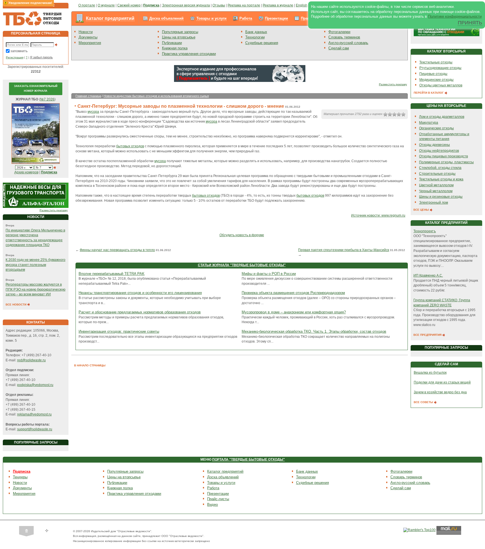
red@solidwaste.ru (31, 360)
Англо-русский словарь (348, 43)
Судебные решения (261, 43)
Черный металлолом (435, 191)
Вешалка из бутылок (430, 373)
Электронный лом (433, 203)
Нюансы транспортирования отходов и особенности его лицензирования (140, 293)
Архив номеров (26, 172)
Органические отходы (436, 128)
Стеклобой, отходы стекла (440, 168)
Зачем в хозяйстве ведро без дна (440, 392)
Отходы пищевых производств (443, 156)
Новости (86, 32)
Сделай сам (338, 48)
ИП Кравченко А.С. (428, 275)
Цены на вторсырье (178, 37)
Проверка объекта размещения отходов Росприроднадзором (293, 293)
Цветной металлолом (436, 185)
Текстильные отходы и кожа (441, 179)
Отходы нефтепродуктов (439, 151)
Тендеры (20, 477)
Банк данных (256, 32)
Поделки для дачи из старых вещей (442, 382)
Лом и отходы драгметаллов (441, 117)
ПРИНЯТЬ (470, 23)
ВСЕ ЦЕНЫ (421, 209)
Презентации (276, 18)
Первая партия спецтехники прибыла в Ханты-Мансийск (343, 250)
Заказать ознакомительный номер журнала (35, 89)
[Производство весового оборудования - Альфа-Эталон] (35, 195)
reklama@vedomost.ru (34, 414)
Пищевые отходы (433, 74)
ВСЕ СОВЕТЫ (424, 402)
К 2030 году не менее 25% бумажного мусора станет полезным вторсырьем (35, 265)
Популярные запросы (180, 32)
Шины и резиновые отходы (441, 197)
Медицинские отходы (436, 80)
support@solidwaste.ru (34, 429)
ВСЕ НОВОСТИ (16, 304)
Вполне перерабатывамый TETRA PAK (112, 274)
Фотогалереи (339, 32)
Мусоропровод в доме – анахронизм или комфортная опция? (294, 312)
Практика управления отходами (189, 54)
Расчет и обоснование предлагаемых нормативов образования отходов (140, 312)
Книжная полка (174, 48)
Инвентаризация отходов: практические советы (119, 331)
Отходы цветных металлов (440, 85)
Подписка (21, 471)
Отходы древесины (434, 145)
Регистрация (14, 57)
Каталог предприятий (110, 18)
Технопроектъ (424, 231)
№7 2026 (47, 99)
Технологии (255, 37)
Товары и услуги (211, 18)
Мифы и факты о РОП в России (269, 274)
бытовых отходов (130, 146)
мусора (93, 112)
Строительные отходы (437, 174)
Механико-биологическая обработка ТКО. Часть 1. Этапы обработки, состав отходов (314, 331)
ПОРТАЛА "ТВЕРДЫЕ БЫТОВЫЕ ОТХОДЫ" (248, 459)
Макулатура (428, 123)
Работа (245, 18)
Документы (88, 37)
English (301, 5)
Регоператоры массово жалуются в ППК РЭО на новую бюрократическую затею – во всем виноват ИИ (35, 289)
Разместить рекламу (54, 210)
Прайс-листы (218, 499)
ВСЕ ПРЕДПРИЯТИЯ (427, 334)
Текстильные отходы (435, 62)
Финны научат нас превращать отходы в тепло (117, 250)
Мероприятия (90, 43)
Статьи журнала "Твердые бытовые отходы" (242, 265)
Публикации (172, 43)
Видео (212, 504)
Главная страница (88, 96)
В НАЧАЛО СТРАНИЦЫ (90, 365)
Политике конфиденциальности (455, 16)
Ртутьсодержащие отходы (440, 68)
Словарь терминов (344, 37)
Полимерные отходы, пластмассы (446, 162)
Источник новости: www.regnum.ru (378, 215)
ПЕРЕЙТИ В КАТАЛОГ (429, 92)
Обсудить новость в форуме (241, 235)
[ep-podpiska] (239, 73)
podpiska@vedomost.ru (35, 385)
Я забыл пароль (41, 57)
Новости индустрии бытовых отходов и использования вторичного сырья (156, 96)
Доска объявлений (166, 18)
